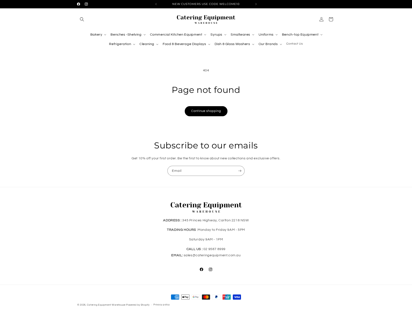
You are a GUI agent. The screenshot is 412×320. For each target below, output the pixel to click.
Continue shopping (206, 111)
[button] (82, 19)
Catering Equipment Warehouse (106, 305)
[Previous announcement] (156, 4)
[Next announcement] (256, 4)
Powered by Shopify (138, 305)
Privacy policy (161, 304)
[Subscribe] (239, 171)
